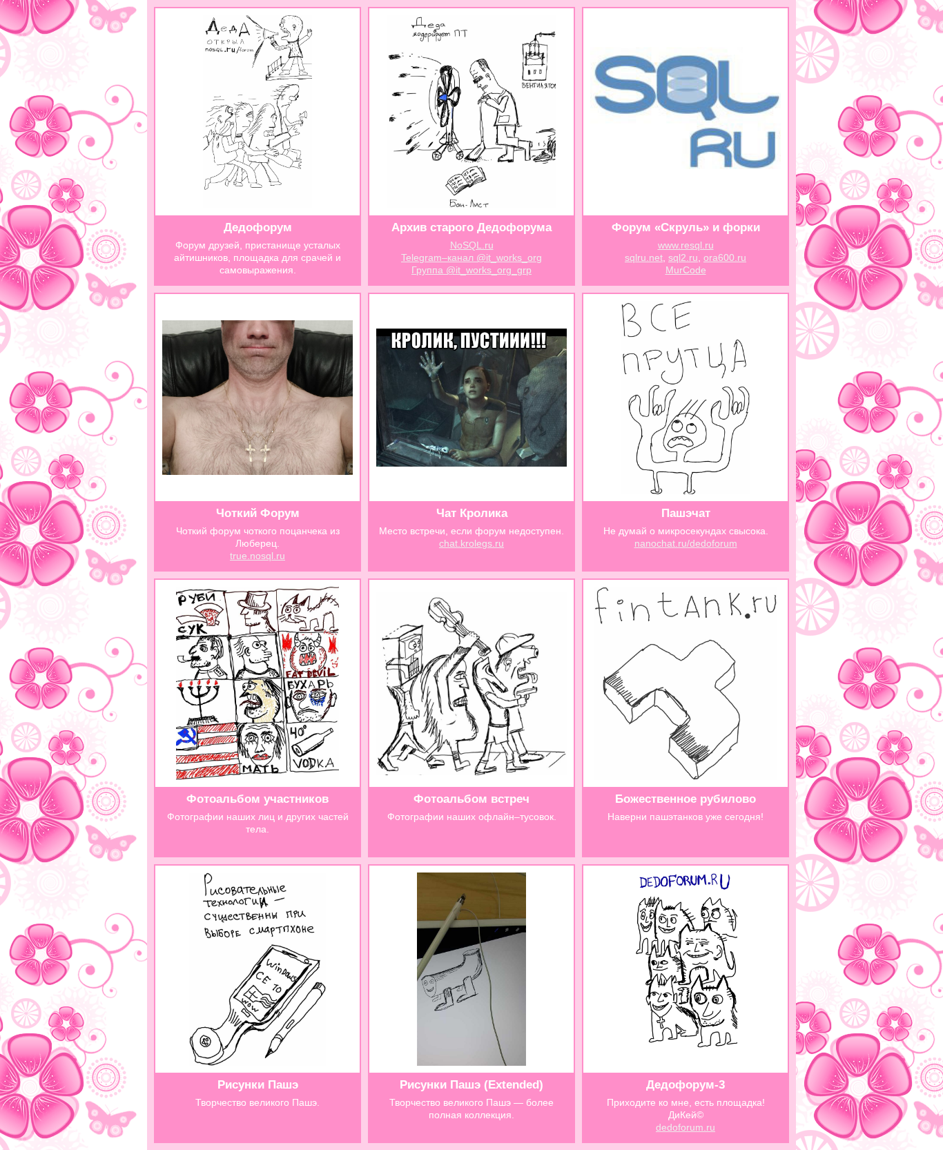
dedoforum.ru (685, 1127)
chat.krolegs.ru (471, 543)
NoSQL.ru (472, 245)
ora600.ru (724, 257)
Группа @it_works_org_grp (471, 269)
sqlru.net (644, 257)
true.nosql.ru (257, 555)
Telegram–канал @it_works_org (471, 257)
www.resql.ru (686, 245)
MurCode (685, 269)
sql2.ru (683, 257)
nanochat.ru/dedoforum (685, 543)
